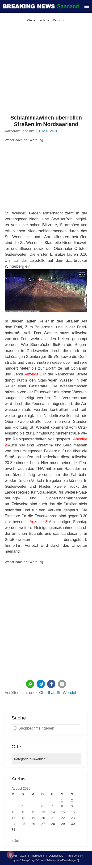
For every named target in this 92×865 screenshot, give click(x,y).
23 (73, 818)
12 (33, 812)
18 (23, 818)
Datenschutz (56, 855)
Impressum (37, 855)
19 (33, 818)
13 (43, 812)
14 (53, 812)
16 (73, 812)
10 (13, 812)
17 (13, 818)
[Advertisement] (46, 69)
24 (13, 824)
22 (63, 818)
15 (63, 812)
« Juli (15, 841)
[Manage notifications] (10, 854)
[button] (30, 684)
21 (53, 818)
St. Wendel (66, 692)
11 (23, 812)
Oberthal (46, 692)
